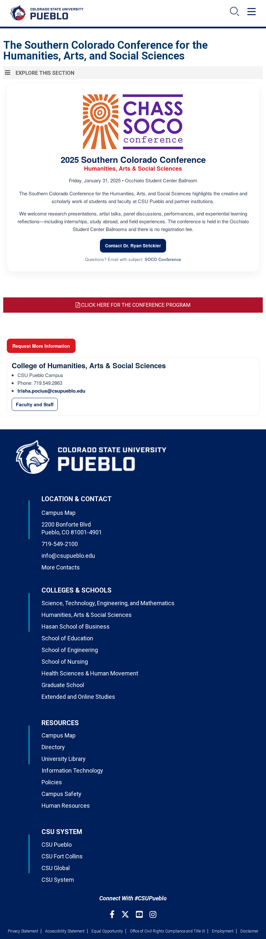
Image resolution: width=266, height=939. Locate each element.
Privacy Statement (23, 931)
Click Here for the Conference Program (135, 305)
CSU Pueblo (57, 844)
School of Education (67, 638)
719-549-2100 (60, 544)
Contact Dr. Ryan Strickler (133, 245)
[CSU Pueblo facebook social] (113, 914)
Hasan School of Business (76, 626)
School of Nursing (65, 661)
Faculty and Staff (35, 404)
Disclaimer (249, 931)
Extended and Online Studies (78, 696)
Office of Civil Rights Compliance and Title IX (167, 931)
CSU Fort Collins (62, 856)
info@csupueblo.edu (68, 555)
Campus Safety (61, 793)
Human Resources (66, 805)
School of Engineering (70, 649)
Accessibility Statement (65, 931)
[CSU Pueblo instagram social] (153, 914)
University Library (64, 758)
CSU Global (56, 868)
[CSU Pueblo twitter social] (126, 914)
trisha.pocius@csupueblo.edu (51, 390)
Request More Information (41, 346)
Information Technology (72, 770)
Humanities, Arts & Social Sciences (87, 614)
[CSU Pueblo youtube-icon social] (140, 914)
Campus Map (59, 512)
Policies (52, 782)
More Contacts (61, 567)
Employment (223, 931)
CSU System (58, 879)
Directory (53, 747)
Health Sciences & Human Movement (90, 673)
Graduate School (63, 685)
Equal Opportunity (107, 931)
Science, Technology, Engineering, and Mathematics (108, 603)
